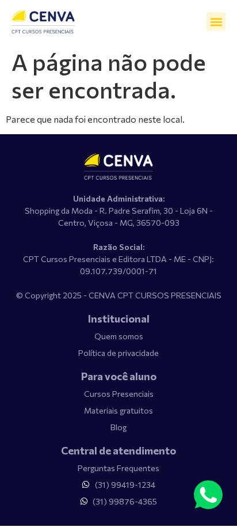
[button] (216, 21)
